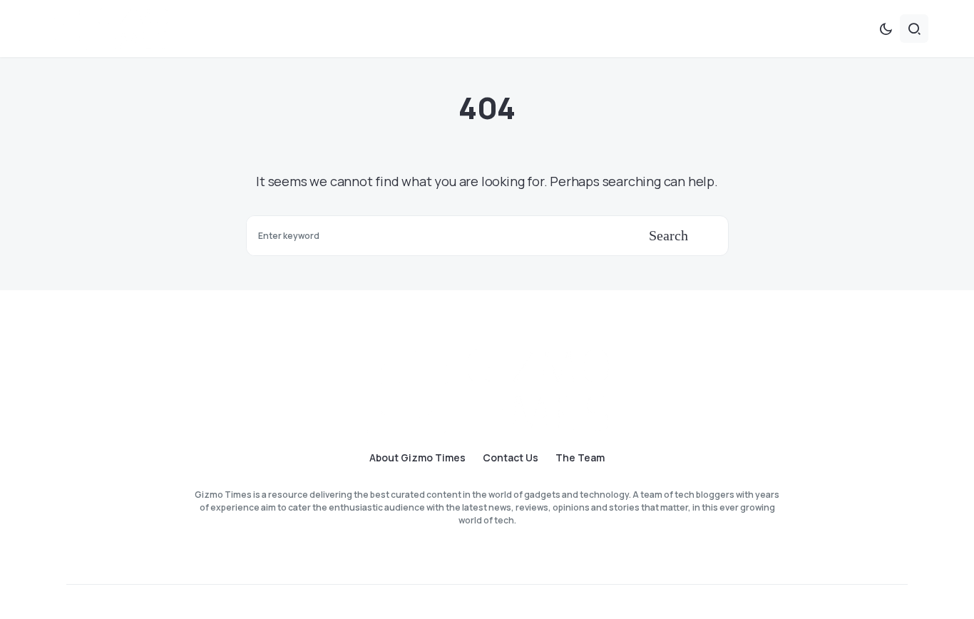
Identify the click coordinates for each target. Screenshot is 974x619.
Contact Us (510, 458)
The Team (580, 458)
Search (668, 235)
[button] (885, 28)
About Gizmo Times (417, 458)
